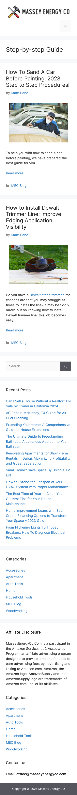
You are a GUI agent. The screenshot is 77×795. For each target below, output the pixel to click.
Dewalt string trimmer (47, 295)
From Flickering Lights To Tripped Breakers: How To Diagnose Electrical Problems (35, 532)
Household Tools (19, 597)
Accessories (15, 570)
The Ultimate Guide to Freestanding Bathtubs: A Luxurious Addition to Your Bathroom (37, 441)
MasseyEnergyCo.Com (24, 643)
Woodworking (16, 611)
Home (10, 591)
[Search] (65, 366)
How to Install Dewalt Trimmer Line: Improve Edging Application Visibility (33, 217)
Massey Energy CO (51, 789)
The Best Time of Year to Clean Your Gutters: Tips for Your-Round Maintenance (35, 499)
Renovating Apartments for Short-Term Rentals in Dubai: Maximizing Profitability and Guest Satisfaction (38, 458)
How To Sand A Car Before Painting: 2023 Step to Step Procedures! (38, 78)
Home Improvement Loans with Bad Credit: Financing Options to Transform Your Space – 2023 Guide (36, 516)
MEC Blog (18, 186)
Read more (14, 173)
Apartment (14, 577)
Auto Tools (14, 584)
